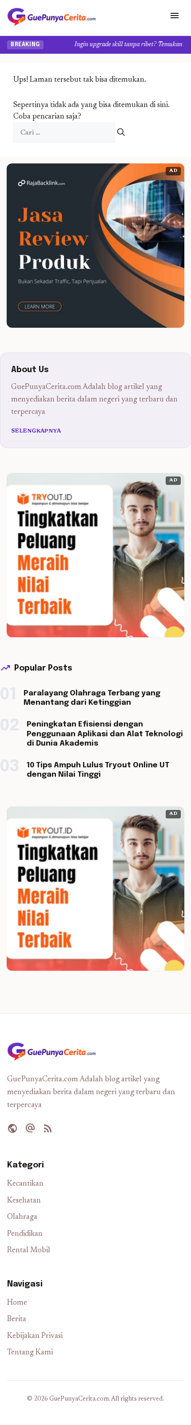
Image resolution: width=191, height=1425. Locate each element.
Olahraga (22, 1217)
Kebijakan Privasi (35, 1336)
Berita (16, 1319)
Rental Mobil (28, 1250)
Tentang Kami (30, 1353)
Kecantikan (25, 1184)
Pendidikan (25, 1234)
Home (17, 1303)
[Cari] (121, 133)
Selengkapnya (36, 431)
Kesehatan (24, 1201)
